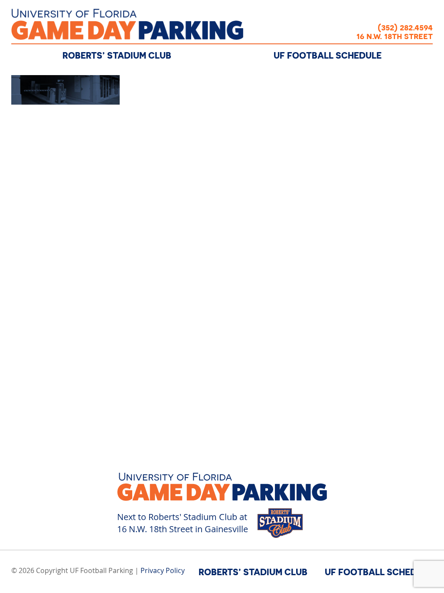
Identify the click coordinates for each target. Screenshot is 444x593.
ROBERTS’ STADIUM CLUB (116, 55)
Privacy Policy (162, 570)
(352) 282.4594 (405, 27)
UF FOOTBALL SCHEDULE (328, 55)
